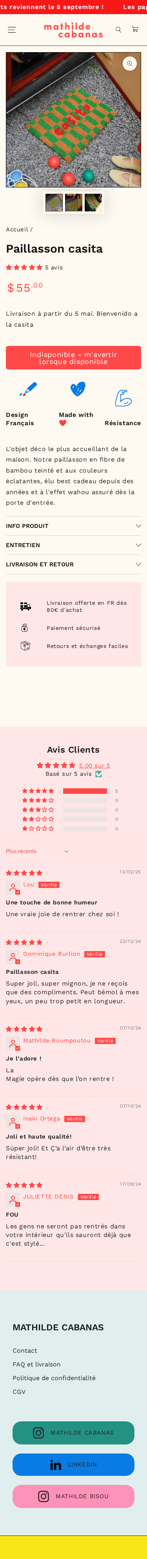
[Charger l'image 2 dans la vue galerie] (73, 202)
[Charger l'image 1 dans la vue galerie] (54, 202)
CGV (19, 1391)
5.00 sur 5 (94, 765)
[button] (119, 29)
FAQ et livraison (37, 1364)
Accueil (17, 229)
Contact (25, 1350)
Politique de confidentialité (54, 1378)
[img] (24, 873)
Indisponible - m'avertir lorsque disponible (73, 358)
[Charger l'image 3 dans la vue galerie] (93, 202)
